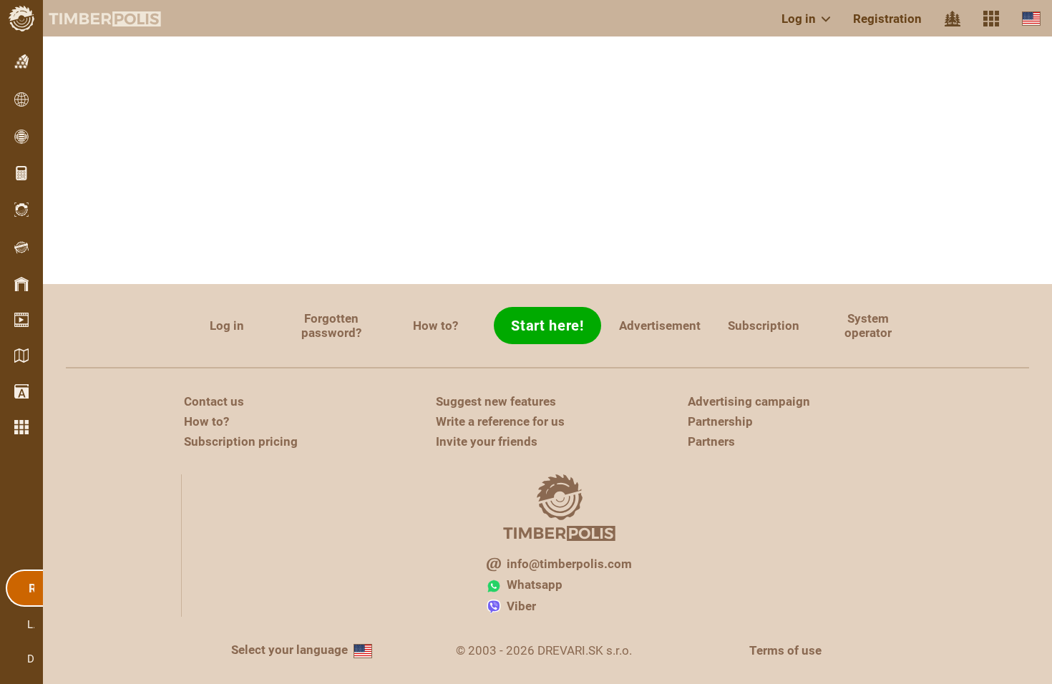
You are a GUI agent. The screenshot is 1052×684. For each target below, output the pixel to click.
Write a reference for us (500, 421)
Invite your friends (486, 441)
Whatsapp (534, 584)
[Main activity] (952, 18)
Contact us (214, 401)
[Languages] (1031, 18)
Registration (887, 18)
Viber (521, 606)
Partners (711, 441)
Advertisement (660, 325)
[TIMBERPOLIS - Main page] (93, 18)
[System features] (991, 18)
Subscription (763, 325)
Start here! (547, 325)
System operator (868, 325)
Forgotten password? (331, 325)
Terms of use (785, 650)
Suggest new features (496, 401)
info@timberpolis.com (569, 564)
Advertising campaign (749, 401)
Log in (798, 18)
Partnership (720, 421)
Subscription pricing (241, 441)
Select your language (289, 650)
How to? (435, 325)
